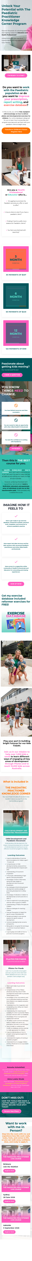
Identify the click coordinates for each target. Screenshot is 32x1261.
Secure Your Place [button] (11, 1111)
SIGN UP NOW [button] (16, 584)
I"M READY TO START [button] (16, 75)
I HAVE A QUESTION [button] (12, 375)
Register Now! (9, 1170)
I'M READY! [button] (16, 449)
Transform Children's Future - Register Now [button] (16, 131)
